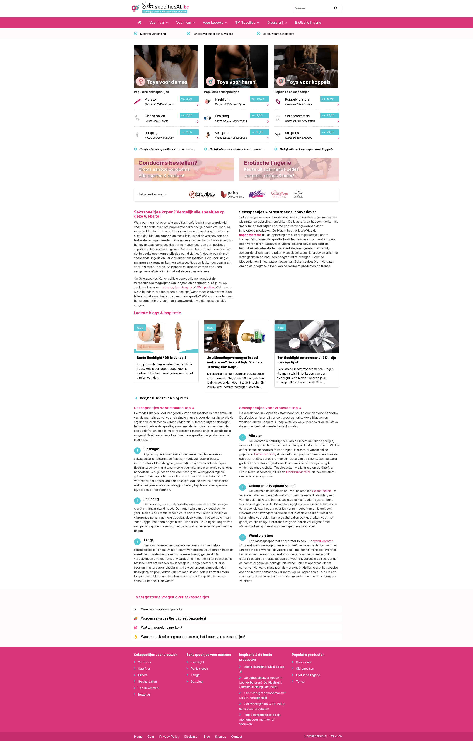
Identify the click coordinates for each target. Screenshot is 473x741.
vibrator (167, 287)
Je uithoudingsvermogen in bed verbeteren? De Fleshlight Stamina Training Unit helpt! (260, 682)
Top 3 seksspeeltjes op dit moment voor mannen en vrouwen (259, 719)
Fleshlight (197, 662)
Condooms (303, 662)
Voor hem (183, 22)
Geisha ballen (321, 491)
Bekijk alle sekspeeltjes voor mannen (236, 149)
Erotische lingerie (308, 22)
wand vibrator (323, 541)
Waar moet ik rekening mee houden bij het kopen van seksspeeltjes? (189, 637)
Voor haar (156, 22)
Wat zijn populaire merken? (158, 627)
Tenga (195, 675)
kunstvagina (183, 287)
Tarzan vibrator (264, 454)
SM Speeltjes (245, 22)
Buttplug (144, 694)
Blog (207, 736)
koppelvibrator (250, 235)
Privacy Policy (169, 736)
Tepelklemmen (148, 688)
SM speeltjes (206, 287)
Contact (236, 736)
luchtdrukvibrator (298, 472)
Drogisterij (275, 22)
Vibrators (144, 662)
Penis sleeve (199, 668)
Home (138, 736)
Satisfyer (144, 668)
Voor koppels (213, 22)
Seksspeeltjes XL (316, 736)
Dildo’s (142, 675)
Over (150, 736)
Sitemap (220, 736)
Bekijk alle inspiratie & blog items (163, 398)
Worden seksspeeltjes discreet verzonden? (170, 618)
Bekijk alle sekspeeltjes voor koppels (306, 149)
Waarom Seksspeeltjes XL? (158, 609)
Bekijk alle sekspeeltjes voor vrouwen (166, 149)
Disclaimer (191, 736)
